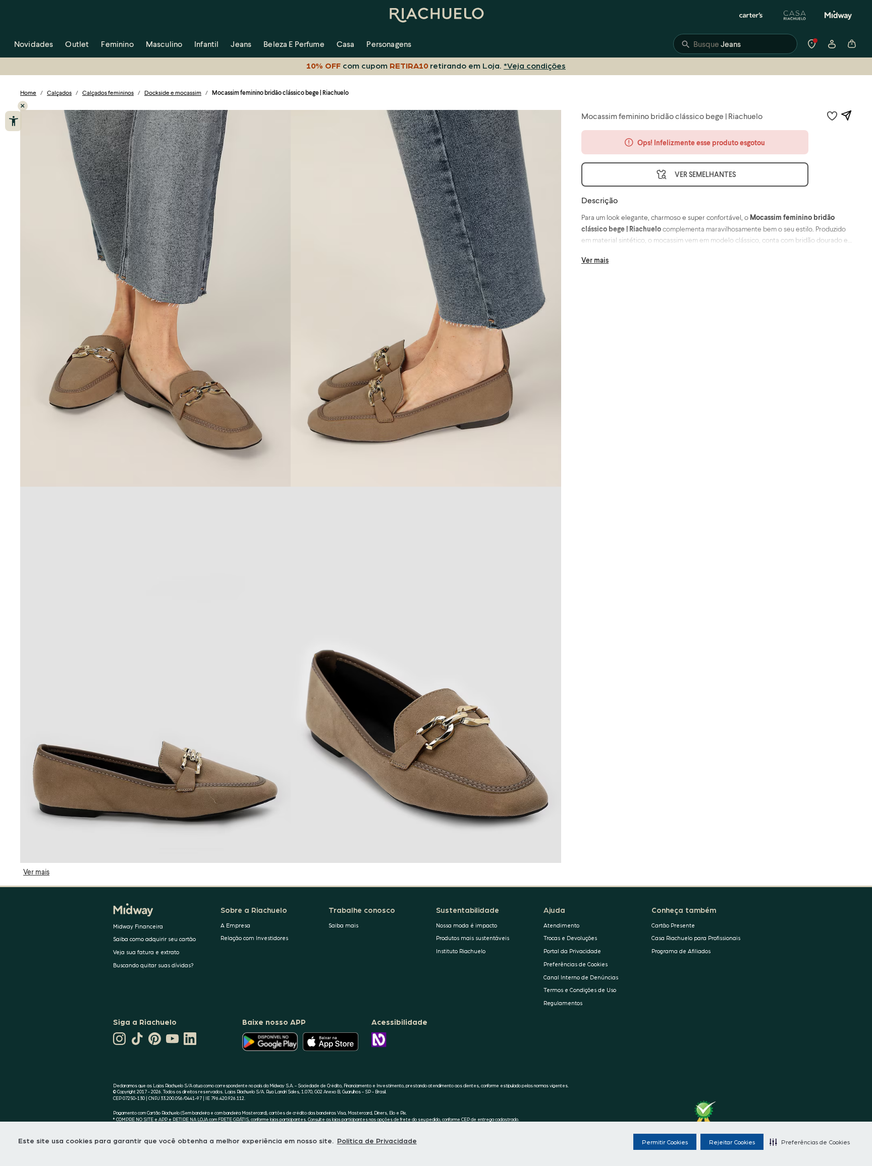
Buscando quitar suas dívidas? (153, 965)
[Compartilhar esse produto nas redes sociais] (846, 115)
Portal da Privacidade (572, 951)
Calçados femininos (108, 92)
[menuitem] (33, 44)
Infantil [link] (206, 43)
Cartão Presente (673, 925)
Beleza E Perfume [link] (293, 43)
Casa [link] (346, 43)
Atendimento (561, 925)
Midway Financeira (138, 926)
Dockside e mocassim (172, 92)
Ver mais (36, 871)
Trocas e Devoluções (570, 938)
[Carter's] (751, 15)
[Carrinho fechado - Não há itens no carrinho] (852, 44)
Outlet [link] (77, 43)
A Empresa (235, 925)
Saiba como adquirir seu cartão (154, 939)
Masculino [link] (164, 43)
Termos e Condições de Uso (579, 990)
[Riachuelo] (436, 15)
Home (28, 92)
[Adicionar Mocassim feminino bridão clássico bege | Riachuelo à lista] (832, 115)
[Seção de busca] (735, 44)
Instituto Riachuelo (460, 951)
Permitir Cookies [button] (665, 1142)
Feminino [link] (117, 43)
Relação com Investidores (254, 938)
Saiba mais (343, 925)
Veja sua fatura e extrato (146, 952)
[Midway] (838, 15)
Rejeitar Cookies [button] (732, 1142)
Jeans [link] (241, 43)
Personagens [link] (388, 43)
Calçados (59, 92)
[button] (810, 1142)
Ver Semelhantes (705, 174)
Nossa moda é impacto (466, 925)
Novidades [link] (33, 43)
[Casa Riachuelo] (795, 15)
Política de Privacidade (377, 1140)
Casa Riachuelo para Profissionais (695, 938)
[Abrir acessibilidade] (13, 121)
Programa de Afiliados (681, 951)
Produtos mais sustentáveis (472, 938)
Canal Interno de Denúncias (580, 977)
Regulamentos (562, 1003)
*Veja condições (535, 65)
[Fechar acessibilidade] (23, 106)
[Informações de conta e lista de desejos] (832, 44)
